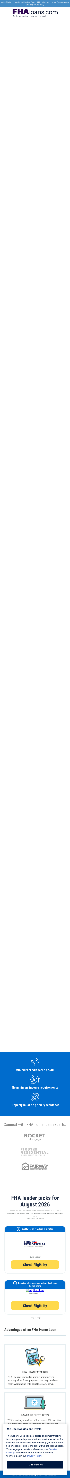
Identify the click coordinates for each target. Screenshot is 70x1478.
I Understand (35, 1464)
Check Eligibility (35, 1265)
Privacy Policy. (34, 1456)
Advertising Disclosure (35, 1218)
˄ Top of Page (35, 1318)
